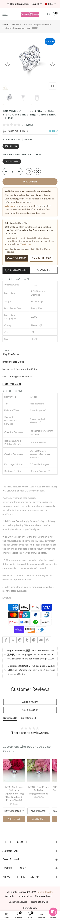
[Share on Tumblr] (27, 640)
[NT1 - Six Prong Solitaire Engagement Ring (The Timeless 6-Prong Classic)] (14, 770)
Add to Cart (14, 818)
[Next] (52, 63)
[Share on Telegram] (33, 640)
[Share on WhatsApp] (47, 640)
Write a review (30, 701)
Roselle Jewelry (45, 891)
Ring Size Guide (10, 354)
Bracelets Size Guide (13, 361)
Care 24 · (41, 258)
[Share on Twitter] (13, 640)
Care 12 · (16, 258)
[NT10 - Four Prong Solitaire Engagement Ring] (38, 770)
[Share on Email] (41, 640)
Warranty (9, 895)
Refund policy (30, 907)
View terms (25, 244)
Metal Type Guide (11, 383)
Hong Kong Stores (20, 3)
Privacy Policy (25, 895)
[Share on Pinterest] (19, 640)
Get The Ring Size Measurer (17, 376)
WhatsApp (10, 206)
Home (5, 24)
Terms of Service (39, 901)
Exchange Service (18, 901)
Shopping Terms (43, 895)
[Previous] (7, 63)
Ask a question (30, 709)
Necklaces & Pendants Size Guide (20, 369)
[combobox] (14, 811)
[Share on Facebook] (5, 640)
